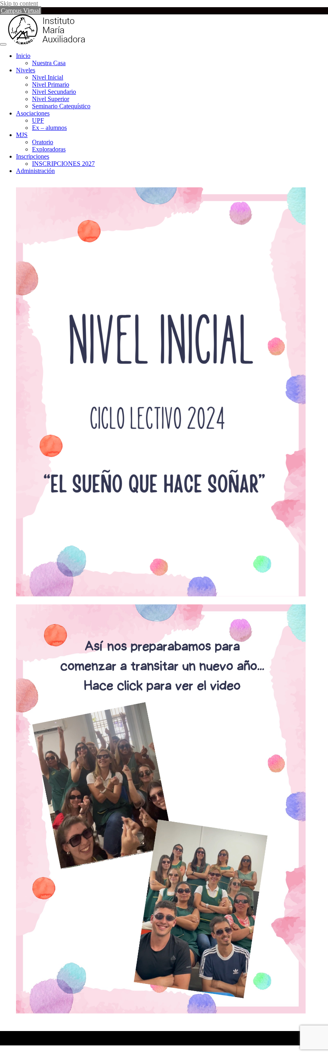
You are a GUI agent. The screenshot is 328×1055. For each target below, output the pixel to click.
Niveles (25, 70)
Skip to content (19, 3)
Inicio (23, 55)
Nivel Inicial (47, 77)
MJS (22, 134)
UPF (38, 120)
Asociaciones (33, 113)
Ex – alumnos (49, 127)
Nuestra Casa (49, 63)
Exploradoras (49, 149)
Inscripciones (32, 156)
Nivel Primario (50, 84)
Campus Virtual (20, 10)
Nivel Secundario (54, 91)
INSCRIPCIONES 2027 (63, 163)
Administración (35, 170)
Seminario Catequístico (61, 106)
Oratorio (42, 142)
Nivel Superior (50, 98)
